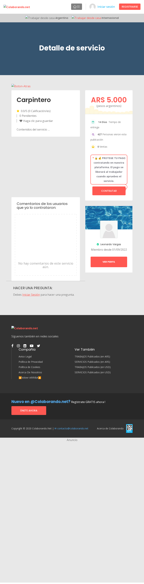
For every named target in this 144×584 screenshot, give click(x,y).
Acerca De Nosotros (30, 372)
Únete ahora (28, 410)
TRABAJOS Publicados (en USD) (93, 367)
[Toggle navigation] (76, 7)
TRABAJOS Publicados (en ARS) (92, 356)
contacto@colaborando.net (72, 428)
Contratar (109, 191)
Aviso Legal (25, 356)
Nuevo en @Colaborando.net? (40, 401)
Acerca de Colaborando (110, 428)
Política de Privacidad (31, 361)
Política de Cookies (29, 367)
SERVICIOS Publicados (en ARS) (92, 361)
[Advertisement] (46, 166)
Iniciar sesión (106, 7)
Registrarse (130, 6)
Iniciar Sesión (31, 295)
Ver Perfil (109, 262)
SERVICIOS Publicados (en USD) (93, 372)
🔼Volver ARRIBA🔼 (30, 377)
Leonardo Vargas (110, 244)
